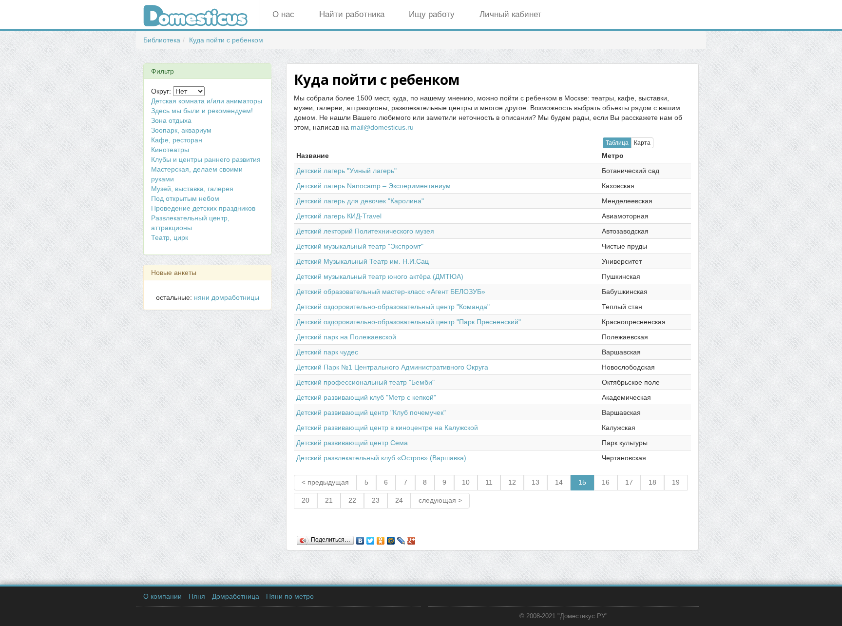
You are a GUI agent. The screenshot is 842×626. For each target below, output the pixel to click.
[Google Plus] (411, 538)
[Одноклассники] (381, 538)
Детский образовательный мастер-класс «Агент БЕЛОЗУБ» (390, 291)
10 (466, 482)
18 (652, 482)
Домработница (235, 596)
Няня (197, 596)
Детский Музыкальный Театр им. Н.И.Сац (362, 261)
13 (535, 482)
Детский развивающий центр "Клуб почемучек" (371, 412)
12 (512, 482)
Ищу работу (432, 14)
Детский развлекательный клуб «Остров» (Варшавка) (381, 458)
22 (352, 500)
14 (559, 482)
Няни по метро (290, 596)
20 (305, 500)
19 (676, 482)
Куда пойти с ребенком (226, 40)
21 (329, 500)
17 (629, 482)
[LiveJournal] (401, 538)
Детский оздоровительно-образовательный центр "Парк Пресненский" (408, 322)
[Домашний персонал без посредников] (201, 14)
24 (399, 500)
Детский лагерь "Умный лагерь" (346, 171)
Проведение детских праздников (203, 208)
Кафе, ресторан (176, 140)
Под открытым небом (185, 198)
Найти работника (351, 14)
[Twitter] (370, 538)
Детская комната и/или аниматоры (206, 101)
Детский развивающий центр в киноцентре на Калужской (387, 427)
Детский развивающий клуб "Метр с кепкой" (366, 397)
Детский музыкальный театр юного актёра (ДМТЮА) (379, 276)
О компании (162, 596)
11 (489, 482)
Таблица (617, 142)
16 (606, 482)
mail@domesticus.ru (382, 127)
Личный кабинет (510, 14)
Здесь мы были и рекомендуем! (202, 111)
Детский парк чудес (327, 352)
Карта (642, 142)
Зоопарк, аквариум (181, 130)
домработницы (235, 297)
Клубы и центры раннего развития (206, 159)
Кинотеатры (170, 150)
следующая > (440, 500)
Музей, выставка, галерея (192, 189)
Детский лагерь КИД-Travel (339, 216)
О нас (283, 14)
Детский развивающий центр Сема (352, 443)
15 (582, 482)
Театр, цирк (169, 237)
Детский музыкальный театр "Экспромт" (359, 246)
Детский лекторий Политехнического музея (365, 231)
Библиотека (161, 40)
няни (202, 297)
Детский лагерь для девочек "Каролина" (360, 201)
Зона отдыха (171, 120)
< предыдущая (325, 482)
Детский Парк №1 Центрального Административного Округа (392, 367)
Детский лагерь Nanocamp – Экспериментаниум (373, 186)
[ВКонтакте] (360, 538)
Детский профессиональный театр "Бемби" (365, 382)
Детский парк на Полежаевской (346, 337)
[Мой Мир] (391, 538)
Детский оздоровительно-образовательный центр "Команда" (393, 307)
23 (376, 500)
